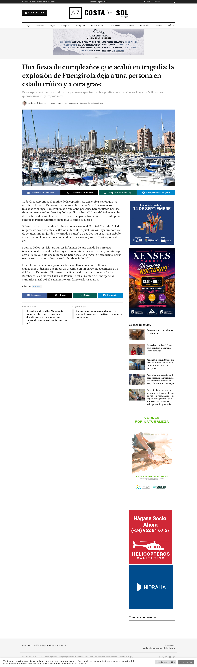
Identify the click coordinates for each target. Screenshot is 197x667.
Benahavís (144, 25)
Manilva (130, 25)
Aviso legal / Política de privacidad (34, 2)
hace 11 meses (57, 103)
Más (170, 25)
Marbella (40, 25)
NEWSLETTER (35, 13)
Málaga (27, 25)
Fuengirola (65, 25)
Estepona (80, 25)
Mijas (52, 25)
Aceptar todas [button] (185, 662)
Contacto (51, 2)
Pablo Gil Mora (38, 103)
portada (36, 286)
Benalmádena (97, 25)
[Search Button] (173, 1)
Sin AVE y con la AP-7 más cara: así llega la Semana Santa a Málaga (159, 348)
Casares (158, 25)
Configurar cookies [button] (166, 662)
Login (148, 2)
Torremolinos (115, 25)
